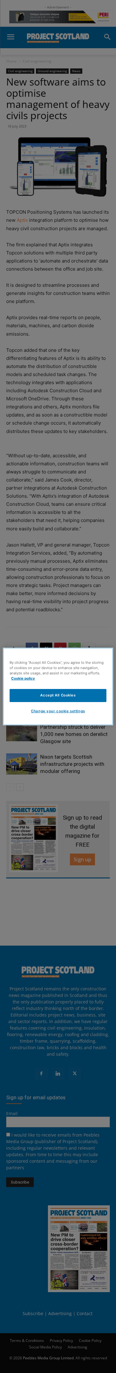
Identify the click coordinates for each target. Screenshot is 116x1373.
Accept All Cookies (57, 695)
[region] (58, 686)
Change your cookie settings (58, 711)
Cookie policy (23, 678)
